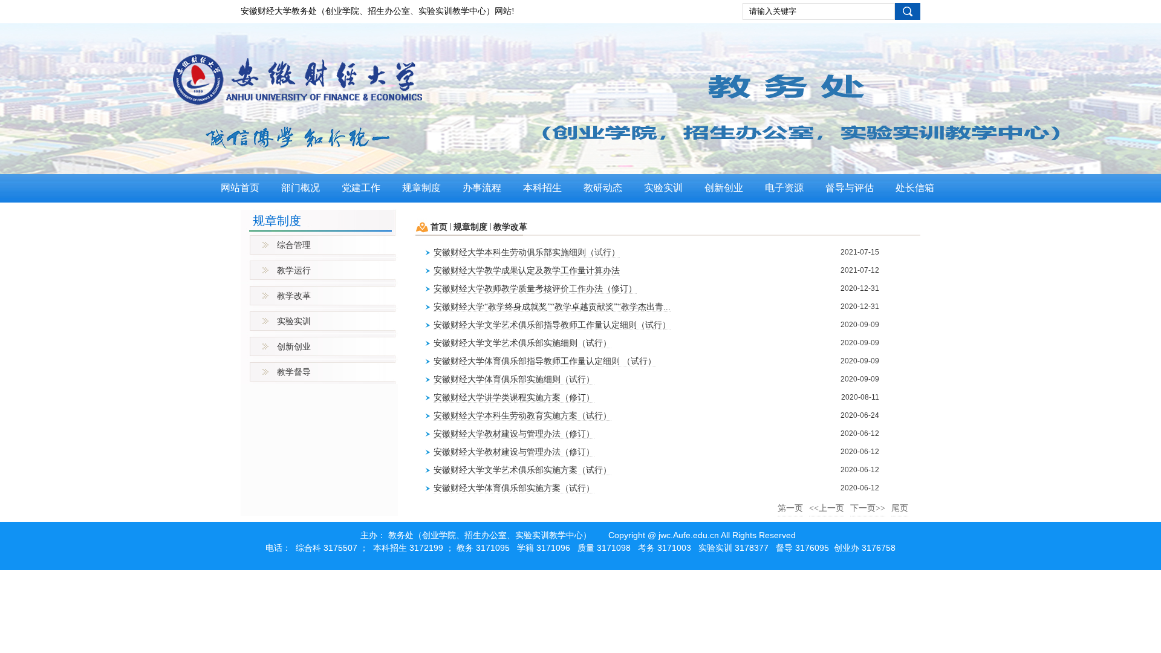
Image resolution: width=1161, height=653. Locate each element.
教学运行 (294, 270)
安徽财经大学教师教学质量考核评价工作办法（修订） (535, 288)
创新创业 (294, 346)
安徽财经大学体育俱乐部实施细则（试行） (514, 379)
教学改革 (294, 296)
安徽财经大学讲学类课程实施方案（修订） (514, 397)
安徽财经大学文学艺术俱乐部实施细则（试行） (522, 343)
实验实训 (294, 321)
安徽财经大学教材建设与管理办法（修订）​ (514, 451)
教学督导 (294, 372)
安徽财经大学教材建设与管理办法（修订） (514, 433)
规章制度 (470, 227)
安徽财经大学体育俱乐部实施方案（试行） (514, 488)
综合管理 (294, 245)
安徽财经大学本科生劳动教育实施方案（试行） (522, 415)
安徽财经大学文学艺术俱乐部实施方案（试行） (522, 470)
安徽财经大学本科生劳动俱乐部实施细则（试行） (527, 252)
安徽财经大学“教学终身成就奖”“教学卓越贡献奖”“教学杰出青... (552, 306)
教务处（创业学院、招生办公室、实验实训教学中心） (489, 535)
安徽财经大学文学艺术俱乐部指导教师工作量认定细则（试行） (552, 325)
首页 (439, 227)
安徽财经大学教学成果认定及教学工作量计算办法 (527, 270)
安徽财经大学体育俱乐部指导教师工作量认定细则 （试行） (545, 361)
